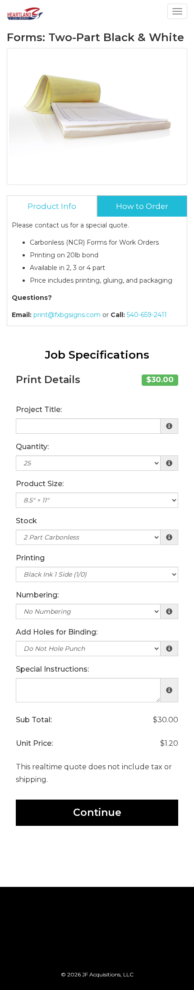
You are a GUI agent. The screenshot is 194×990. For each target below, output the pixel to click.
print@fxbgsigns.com (67, 315)
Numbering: (37, 595)
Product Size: (40, 483)
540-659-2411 (147, 315)
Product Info (52, 206)
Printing (30, 558)
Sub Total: (34, 719)
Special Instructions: (52, 669)
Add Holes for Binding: (56, 632)
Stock (26, 520)
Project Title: (39, 409)
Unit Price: (34, 743)
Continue (97, 812)
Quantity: (32, 446)
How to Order (142, 206)
